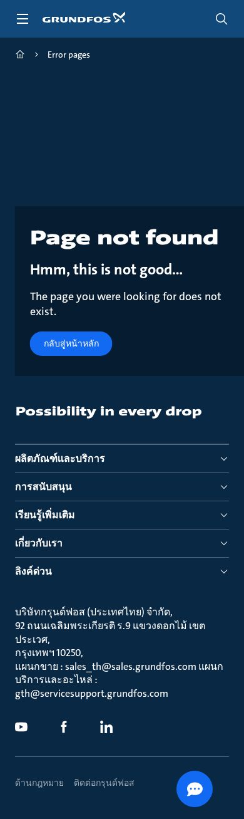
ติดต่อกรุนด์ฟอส (104, 782)
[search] (221, 19)
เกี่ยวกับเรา (39, 543)
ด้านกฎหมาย (39, 782)
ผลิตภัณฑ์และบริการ (60, 458)
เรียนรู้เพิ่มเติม (45, 514)
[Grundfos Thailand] (20, 56)
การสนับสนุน (43, 486)
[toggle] (22, 19)
